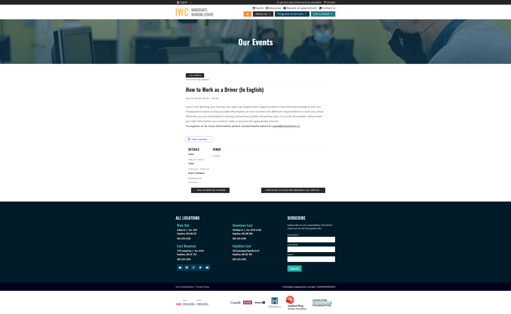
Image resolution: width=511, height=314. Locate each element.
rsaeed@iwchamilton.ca (286, 126)
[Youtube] (207, 267)
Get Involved (321, 14)
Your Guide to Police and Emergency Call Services (292, 190)
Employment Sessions (195, 180)
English (183, 2)
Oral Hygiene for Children (210, 190)
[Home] (248, 14)
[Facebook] (187, 267)
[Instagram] (194, 267)
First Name (293, 234)
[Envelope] (180, 267)
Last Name (292, 244)
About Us (261, 14)
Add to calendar (199, 139)
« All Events (194, 75)
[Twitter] (200, 267)
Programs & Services (290, 14)
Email (290, 254)
